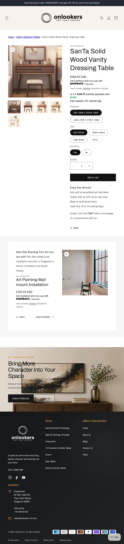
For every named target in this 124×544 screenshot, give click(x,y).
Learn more (89, 84)
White (97, 140)
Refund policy (48, 540)
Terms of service (31, 540)
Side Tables (51, 461)
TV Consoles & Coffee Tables (58, 448)
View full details (43, 316)
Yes (75, 152)
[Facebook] (17, 477)
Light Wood (78, 139)
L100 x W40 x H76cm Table (86, 119)
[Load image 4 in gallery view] (56, 107)
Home (11, 37)
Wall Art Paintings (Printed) (57, 434)
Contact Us (45, 398)
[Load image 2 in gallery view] (28, 107)
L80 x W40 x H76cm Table (85, 112)
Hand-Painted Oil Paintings (58, 428)
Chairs (49, 454)
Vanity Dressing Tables (28, 37)
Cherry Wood (98, 132)
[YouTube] (24, 477)
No (86, 152)
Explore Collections (20, 398)
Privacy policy (14, 540)
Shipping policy (66, 540)
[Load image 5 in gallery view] (14, 121)
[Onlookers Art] (22, 434)
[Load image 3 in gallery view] (42, 107)
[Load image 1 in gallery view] (14, 107)
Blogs (85, 441)
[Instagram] (10, 477)
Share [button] (76, 227)
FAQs (85, 454)
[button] (6, 18)
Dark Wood (78, 132)
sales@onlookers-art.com (25, 518)
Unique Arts (51, 441)
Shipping (86, 88)
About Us (87, 434)
